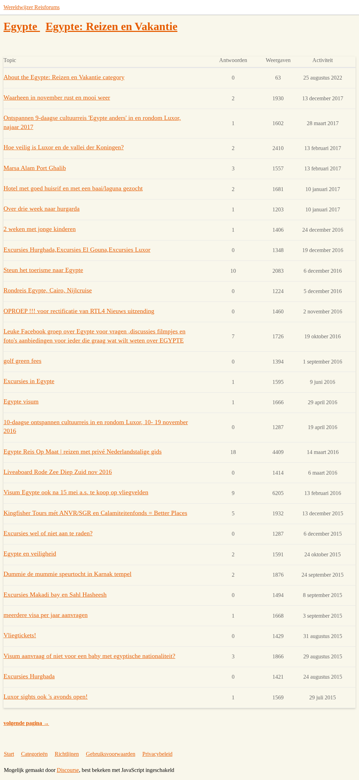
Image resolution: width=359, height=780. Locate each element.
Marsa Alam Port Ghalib (35, 167)
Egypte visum (21, 401)
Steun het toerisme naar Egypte (43, 269)
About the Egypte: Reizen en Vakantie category (64, 77)
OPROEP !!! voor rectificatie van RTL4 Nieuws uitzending (79, 310)
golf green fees (22, 360)
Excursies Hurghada (29, 676)
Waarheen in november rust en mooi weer (57, 97)
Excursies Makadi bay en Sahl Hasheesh (55, 594)
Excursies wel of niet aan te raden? (48, 533)
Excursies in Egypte (29, 381)
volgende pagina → (26, 723)
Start (9, 754)
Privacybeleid (157, 754)
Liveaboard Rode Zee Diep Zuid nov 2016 (58, 471)
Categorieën (34, 754)
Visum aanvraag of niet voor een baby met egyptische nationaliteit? (89, 655)
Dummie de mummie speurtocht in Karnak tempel (67, 573)
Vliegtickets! (20, 635)
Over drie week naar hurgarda (42, 208)
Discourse (68, 770)
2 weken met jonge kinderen (40, 228)
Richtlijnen (67, 754)
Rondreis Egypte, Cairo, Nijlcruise (48, 290)
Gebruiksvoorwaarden (110, 754)
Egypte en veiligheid (30, 553)
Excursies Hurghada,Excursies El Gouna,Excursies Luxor (77, 249)
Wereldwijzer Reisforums (32, 7)
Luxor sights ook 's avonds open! (46, 696)
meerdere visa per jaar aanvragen (46, 614)
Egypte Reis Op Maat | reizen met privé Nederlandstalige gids (83, 451)
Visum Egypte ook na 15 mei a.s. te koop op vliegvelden (76, 492)
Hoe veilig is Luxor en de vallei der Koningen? (64, 147)
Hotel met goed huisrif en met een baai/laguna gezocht (73, 188)
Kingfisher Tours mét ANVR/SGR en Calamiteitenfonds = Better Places (95, 512)
